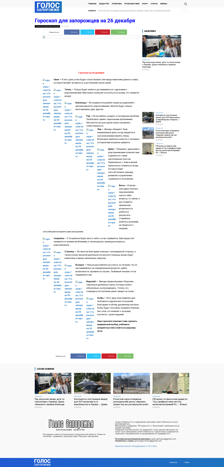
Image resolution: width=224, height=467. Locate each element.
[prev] (183, 10)
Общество (146, 59)
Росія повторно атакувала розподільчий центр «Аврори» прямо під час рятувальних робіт (167, 134)
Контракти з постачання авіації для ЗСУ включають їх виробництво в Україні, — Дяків (168, 118)
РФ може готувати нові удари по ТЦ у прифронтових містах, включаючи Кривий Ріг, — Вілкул (135, 11)
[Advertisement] (161, 90)
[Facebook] (167, 462)
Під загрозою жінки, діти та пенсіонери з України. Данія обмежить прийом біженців (161, 64)
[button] (185, 4)
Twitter (186, 462)
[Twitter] (181, 462)
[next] (187, 10)
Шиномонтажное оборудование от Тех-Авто (136, 446)
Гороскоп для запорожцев (47, 26)
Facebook (173, 462)
